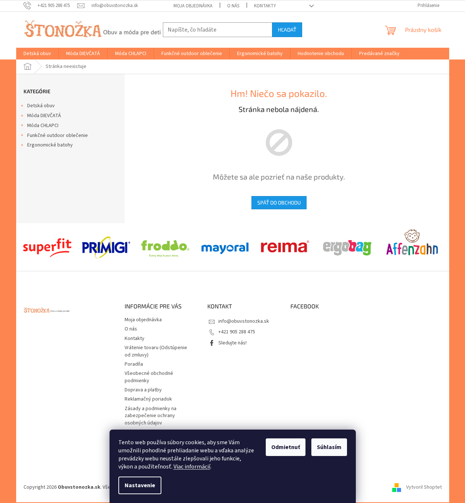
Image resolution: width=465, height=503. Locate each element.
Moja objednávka (193, 6)
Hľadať (287, 29)
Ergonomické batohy (50, 145)
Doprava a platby (143, 390)
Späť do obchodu (279, 202)
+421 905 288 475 (236, 332)
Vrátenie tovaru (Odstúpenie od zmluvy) (156, 351)
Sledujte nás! (232, 343)
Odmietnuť (285, 447)
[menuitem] (37, 53)
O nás (233, 6)
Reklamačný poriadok (148, 399)
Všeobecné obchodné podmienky (149, 377)
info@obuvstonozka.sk (243, 321)
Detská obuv (41, 105)
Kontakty (265, 6)
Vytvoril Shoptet (424, 487)
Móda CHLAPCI (42, 125)
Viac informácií (192, 467)
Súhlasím (329, 447)
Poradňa (134, 364)
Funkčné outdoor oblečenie (57, 135)
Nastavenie (140, 485)
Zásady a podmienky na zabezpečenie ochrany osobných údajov (150, 416)
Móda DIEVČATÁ (44, 115)
